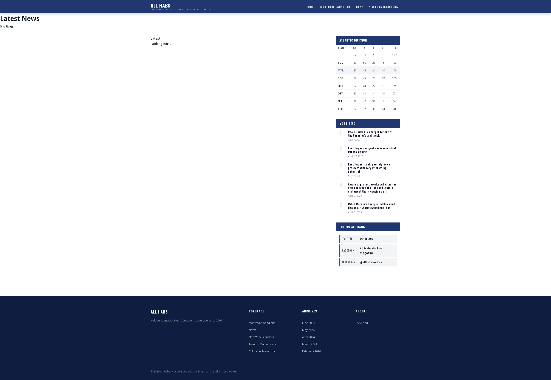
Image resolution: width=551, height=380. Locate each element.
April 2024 (308, 337)
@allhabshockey (362, 262)
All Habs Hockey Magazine (362, 250)
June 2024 (308, 323)
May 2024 (308, 330)
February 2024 (311, 351)
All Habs (159, 312)
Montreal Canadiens (335, 7)
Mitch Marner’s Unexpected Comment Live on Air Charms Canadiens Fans (371, 206)
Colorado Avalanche (262, 351)
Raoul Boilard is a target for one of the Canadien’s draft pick (370, 133)
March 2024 (309, 344)
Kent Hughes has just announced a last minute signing (372, 150)
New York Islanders (383, 7)
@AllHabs (357, 239)
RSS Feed (362, 323)
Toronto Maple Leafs (262, 344)
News (360, 7)
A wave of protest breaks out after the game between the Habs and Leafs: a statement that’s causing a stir (372, 187)
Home (311, 7)
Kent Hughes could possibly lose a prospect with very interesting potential (369, 167)
